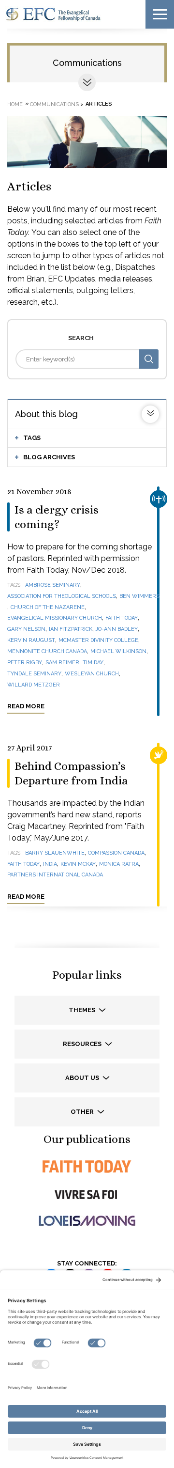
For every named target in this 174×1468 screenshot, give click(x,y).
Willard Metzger (33, 685)
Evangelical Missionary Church (54, 618)
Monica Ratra (119, 864)
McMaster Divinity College (98, 640)
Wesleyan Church (92, 674)
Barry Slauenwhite (55, 853)
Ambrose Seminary (52, 585)
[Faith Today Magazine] (87, 1166)
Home (15, 104)
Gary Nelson (26, 629)
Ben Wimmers (139, 596)
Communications (87, 63)
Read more (25, 706)
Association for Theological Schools (61, 596)
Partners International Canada (55, 875)
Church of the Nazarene (48, 607)
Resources (83, 1043)
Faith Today (121, 618)
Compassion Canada (116, 853)
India (50, 864)
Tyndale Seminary (34, 674)
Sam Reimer (62, 662)
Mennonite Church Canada (47, 651)
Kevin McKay (78, 864)
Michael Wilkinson (118, 651)
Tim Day (93, 662)
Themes (83, 1010)
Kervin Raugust (31, 640)
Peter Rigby (24, 662)
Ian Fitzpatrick (70, 629)
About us (83, 1077)
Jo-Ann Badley (117, 629)
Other (83, 1111)
